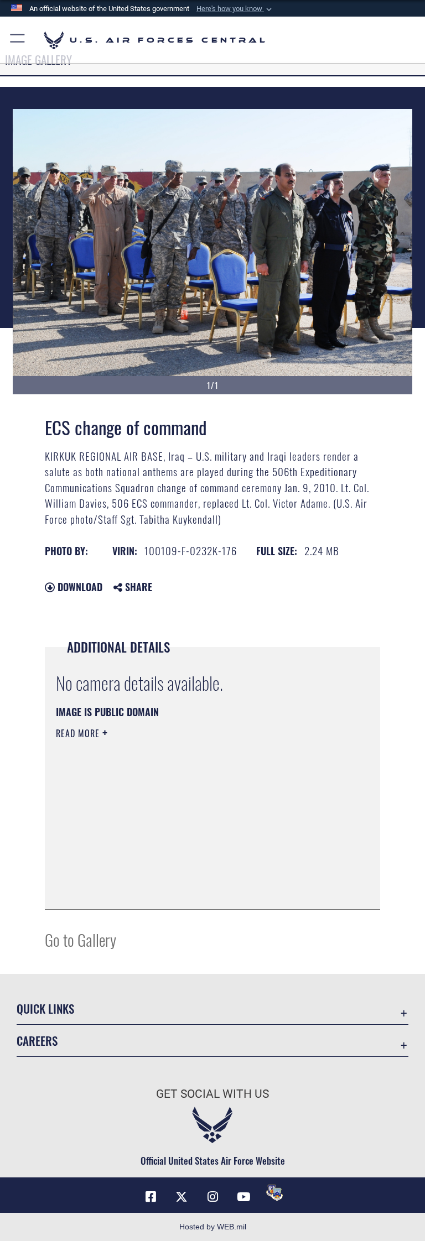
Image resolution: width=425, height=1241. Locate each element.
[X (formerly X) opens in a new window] (181, 1196)
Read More (79, 733)
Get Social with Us (212, 1094)
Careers (37, 1040)
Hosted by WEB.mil (212, 1226)
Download (78, 587)
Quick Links (45, 1008)
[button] (235, 8)
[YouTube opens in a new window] (243, 1196)
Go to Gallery (80, 939)
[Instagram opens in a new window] (212, 1196)
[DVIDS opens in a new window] (274, 1193)
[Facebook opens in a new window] (150, 1196)
